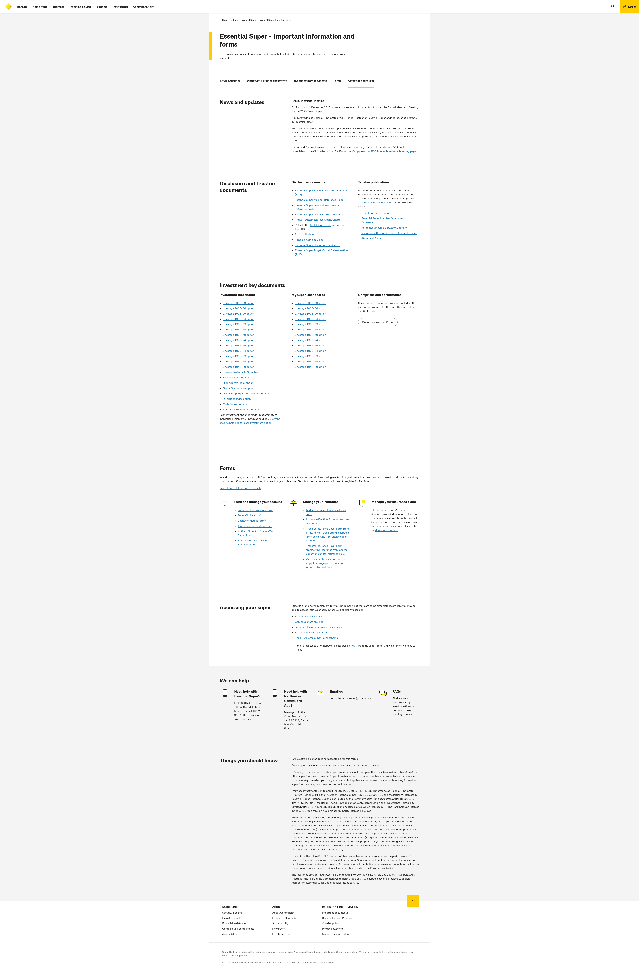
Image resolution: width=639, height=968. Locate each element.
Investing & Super (80, 6)
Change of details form (251, 520)
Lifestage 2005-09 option (238, 302)
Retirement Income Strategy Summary (384, 227)
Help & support (231, 917)
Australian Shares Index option (241, 409)
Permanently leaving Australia (312, 632)
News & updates (230, 80)
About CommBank (283, 912)
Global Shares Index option (238, 388)
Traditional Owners (264, 951)
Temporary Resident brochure (255, 525)
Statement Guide (371, 238)
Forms (337, 80)
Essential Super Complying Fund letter (317, 244)
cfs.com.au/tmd (369, 829)
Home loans (40, 6)
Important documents (335, 912)
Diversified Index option (237, 398)
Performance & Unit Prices (377, 322)
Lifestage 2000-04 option (238, 308)
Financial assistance (234, 923)
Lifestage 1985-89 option (238, 324)
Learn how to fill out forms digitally (240, 487)
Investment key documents (310, 80)
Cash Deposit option (235, 404)
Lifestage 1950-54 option (238, 361)
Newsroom (278, 928)
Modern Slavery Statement (337, 933)
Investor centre (281, 933)
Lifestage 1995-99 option (238, 313)
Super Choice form (249, 515)
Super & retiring (230, 19)
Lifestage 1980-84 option (238, 329)
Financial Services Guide (309, 239)
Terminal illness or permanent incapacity (318, 627)
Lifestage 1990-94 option (238, 318)
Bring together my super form (255, 509)
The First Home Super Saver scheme (316, 637)
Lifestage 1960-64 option (238, 350)
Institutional (120, 6)
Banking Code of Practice (337, 917)
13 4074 (352, 645)
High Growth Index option (238, 382)
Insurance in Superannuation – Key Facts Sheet (389, 232)
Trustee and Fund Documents (376, 202)
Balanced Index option (236, 377)
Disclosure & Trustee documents (267, 80)
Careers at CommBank (285, 917)
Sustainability (280, 923)
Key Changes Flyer (320, 224)
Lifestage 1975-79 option (238, 334)
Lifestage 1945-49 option (238, 366)
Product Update (304, 234)
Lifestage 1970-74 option (238, 340)
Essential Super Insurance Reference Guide (320, 214)
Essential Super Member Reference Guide (319, 199)
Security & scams (232, 912)
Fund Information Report (376, 213)
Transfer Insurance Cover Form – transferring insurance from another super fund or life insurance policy (327, 549)
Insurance (58, 6)
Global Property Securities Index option (246, 393)
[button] (613, 6)
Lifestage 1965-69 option (238, 345)
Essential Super (248, 19)
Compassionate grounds (309, 621)
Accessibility (229, 933)
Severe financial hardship (309, 616)
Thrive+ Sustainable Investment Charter (318, 219)
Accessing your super (361, 80)
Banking (22, 6)
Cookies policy (330, 923)
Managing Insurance (386, 529)
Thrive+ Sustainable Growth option (243, 372)
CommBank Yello (143, 6)
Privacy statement (332, 928)
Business (102, 6)
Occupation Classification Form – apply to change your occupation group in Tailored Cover (326, 563)
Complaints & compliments (238, 928)
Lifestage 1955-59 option (238, 356)
